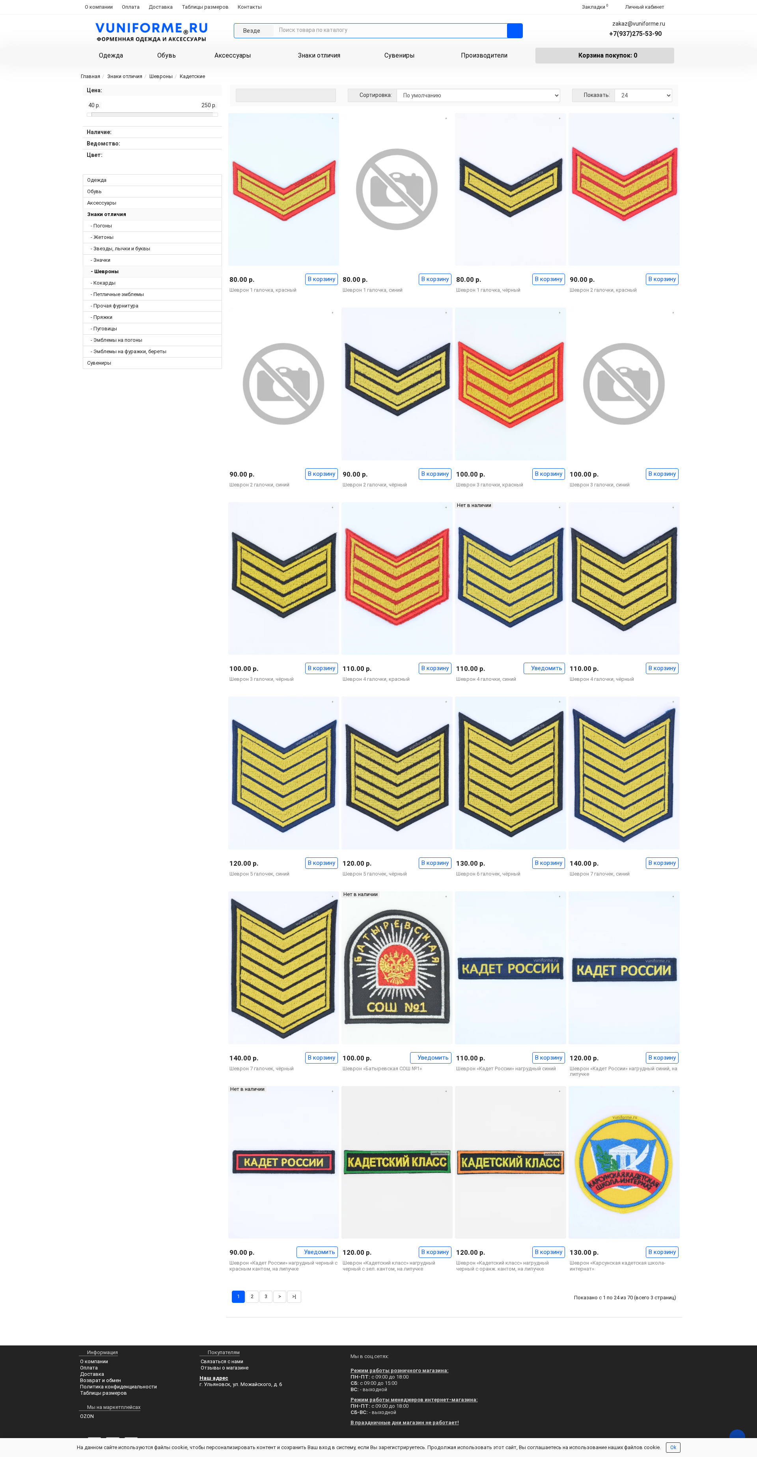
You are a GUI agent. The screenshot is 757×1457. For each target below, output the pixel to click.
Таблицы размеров (205, 7)
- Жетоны (100, 237)
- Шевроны (103, 271)
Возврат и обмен (100, 1380)
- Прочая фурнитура (112, 306)
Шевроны (161, 76)
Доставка (161, 7)
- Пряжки (99, 317)
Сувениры (399, 55)
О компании (99, 7)
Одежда (111, 55)
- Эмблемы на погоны (114, 340)
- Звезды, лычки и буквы (118, 249)
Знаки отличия (319, 55)
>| (294, 1296)
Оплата (131, 7)
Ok (673, 1447)
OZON (87, 1416)
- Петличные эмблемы (115, 294)
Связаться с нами (222, 1361)
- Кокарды (101, 283)
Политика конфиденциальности (118, 1387)
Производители (484, 55)
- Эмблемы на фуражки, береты (126, 351)
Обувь (166, 55)
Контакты (250, 7)
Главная (90, 76)
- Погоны (99, 226)
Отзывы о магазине (224, 1368)
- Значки (98, 260)
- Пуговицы (102, 329)
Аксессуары (232, 55)
